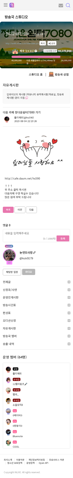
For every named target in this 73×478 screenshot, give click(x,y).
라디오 (28, 272)
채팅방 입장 (12, 272)
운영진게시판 (11, 297)
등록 (62, 238)
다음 (31, 209)
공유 (53, 43)
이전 (20, 209)
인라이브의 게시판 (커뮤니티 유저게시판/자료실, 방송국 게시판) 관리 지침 (35, 96)
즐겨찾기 (40, 34)
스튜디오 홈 (36, 74)
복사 (43, 43)
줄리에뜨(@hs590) (24, 117)
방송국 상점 (61, 74)
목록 (8, 209)
